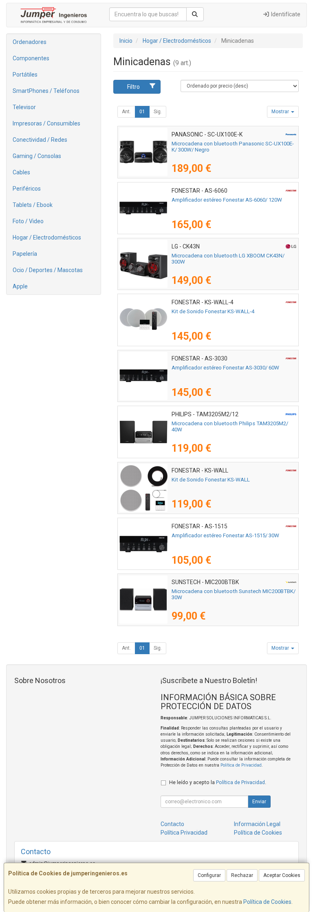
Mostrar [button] (280, 111)
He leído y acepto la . (217, 782)
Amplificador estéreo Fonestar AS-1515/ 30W (225, 535)
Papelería (25, 254)
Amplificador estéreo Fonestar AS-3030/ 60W (225, 368)
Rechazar (242, 875)
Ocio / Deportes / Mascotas (48, 270)
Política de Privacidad (241, 765)
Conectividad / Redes (40, 139)
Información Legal (257, 824)
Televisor (24, 107)
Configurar (209, 875)
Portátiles (25, 74)
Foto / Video (28, 221)
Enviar (259, 801)
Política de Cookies (267, 902)
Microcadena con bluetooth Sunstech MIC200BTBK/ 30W (233, 594)
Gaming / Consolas (37, 156)
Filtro (133, 87)
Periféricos (27, 188)
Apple (20, 286)
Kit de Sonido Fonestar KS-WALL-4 (213, 311)
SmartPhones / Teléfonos (46, 91)
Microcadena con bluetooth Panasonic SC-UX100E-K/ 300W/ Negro (233, 147)
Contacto (172, 824)
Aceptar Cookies (281, 875)
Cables (21, 172)
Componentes (31, 58)
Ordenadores (29, 42)
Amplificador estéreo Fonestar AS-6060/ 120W (227, 200)
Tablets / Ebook (33, 205)
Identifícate (285, 14)
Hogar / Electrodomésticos (47, 237)
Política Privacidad (184, 832)
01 (142, 111)
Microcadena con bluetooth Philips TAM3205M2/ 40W (230, 426)
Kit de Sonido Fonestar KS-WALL (211, 480)
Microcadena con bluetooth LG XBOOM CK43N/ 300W (228, 259)
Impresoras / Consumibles (46, 123)
